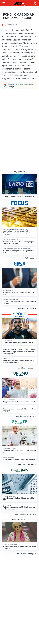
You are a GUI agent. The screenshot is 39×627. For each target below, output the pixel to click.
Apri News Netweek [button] (26, 308)
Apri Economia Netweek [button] (24, 514)
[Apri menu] (3, 3)
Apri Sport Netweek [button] (26, 368)
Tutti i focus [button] (29, 258)
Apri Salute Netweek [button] (26, 465)
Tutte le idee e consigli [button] (25, 554)
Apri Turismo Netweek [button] (25, 416)
